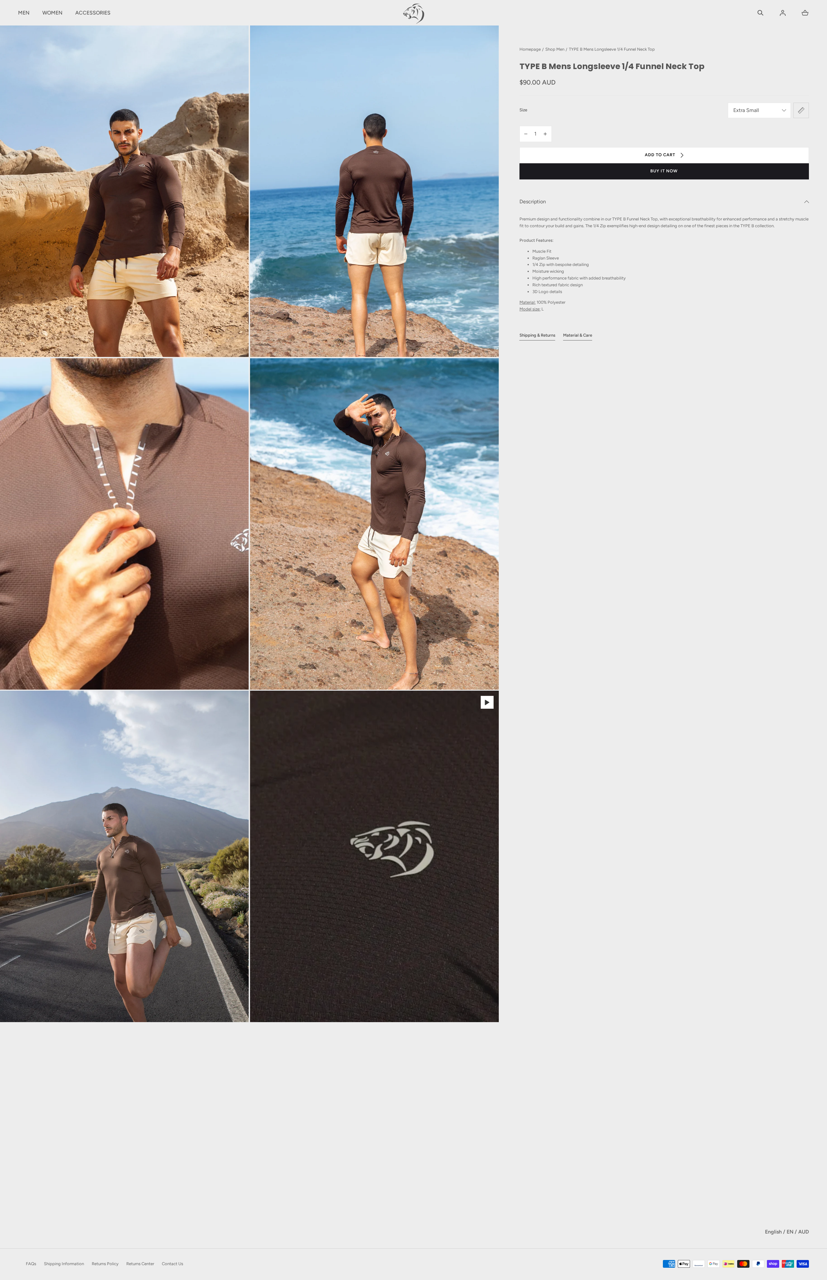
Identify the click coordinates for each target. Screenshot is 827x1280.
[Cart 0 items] (805, 13)
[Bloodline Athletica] (413, 12)
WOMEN (52, 13)
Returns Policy (105, 1263)
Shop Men (554, 49)
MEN (23, 13)
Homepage (530, 49)
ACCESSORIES (92, 13)
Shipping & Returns (537, 335)
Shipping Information (64, 1263)
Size (523, 109)
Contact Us (172, 1263)
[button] (760, 13)
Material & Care (577, 335)
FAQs (31, 1263)
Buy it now (664, 170)
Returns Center (140, 1263)
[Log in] (783, 13)
